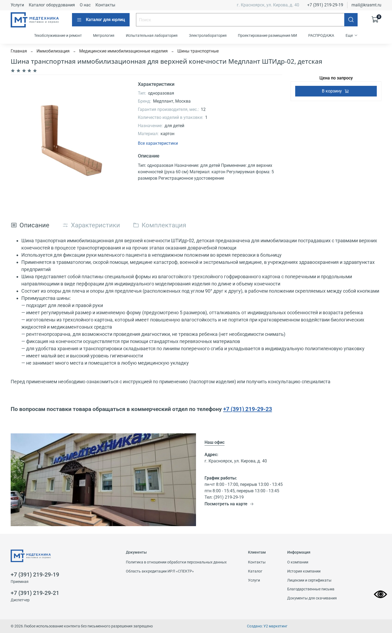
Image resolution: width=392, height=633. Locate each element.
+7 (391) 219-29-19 (325, 4)
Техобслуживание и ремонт (58, 35)
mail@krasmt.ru (366, 4)
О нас (85, 4)
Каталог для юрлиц (105, 19)
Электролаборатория (208, 35)
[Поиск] (351, 19)
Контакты (105, 4)
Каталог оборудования (52, 4)
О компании (297, 562)
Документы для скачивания (312, 598)
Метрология (103, 35)
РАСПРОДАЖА (321, 35)
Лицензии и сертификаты (309, 580)
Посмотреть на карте (226, 503)
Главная (19, 51)
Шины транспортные (198, 51)
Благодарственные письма (310, 589)
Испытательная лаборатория (152, 35)
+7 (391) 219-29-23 (247, 409)
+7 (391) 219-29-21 (35, 593)
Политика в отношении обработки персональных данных (176, 562)
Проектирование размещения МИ (267, 35)
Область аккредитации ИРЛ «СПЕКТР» (160, 571)
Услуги (17, 4)
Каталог (255, 571)
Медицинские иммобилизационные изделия (123, 51)
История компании (304, 571)
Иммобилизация (53, 51)
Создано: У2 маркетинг (267, 626)
